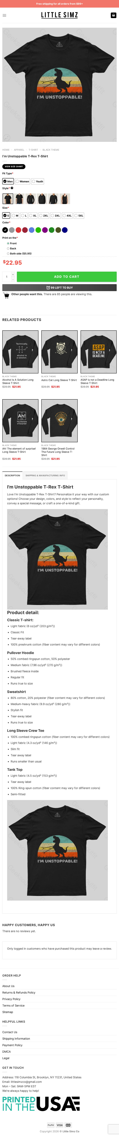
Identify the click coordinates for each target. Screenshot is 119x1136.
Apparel (19, 149)
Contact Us (9, 1032)
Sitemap (7, 1012)
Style (7, 188)
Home (5, 149)
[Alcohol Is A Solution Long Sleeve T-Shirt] (20, 352)
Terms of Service (13, 1005)
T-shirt (33, 149)
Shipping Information (16, 1038)
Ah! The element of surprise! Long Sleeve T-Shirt (19, 450)
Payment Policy (12, 1045)
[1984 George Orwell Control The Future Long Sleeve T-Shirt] (59, 421)
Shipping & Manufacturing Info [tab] (45, 475)
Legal (5, 1058)
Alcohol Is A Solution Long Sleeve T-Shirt (17, 381)
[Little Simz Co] (59, 15)
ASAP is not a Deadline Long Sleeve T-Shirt (97, 381)
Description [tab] (12, 475)
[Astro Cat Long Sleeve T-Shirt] (59, 352)
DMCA (6, 1051)
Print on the (10, 237)
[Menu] (4, 15)
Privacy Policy (11, 999)
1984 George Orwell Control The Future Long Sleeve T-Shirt (58, 452)
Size (5, 207)
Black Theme (51, 149)
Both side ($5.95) (21, 253)
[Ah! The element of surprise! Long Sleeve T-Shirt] (20, 421)
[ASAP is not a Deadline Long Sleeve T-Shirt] (98, 352)
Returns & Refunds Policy (18, 992)
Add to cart (66, 277)
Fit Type (7, 173)
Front (13, 243)
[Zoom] (6, 137)
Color (6, 222)
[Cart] (113, 15)
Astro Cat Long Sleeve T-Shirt (59, 380)
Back (13, 248)
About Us (8, 986)
